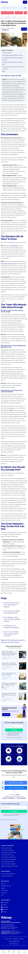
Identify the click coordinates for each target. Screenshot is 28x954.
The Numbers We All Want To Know (12, 55)
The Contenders (6, 53)
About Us (3, 883)
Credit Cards (8, 762)
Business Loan (19, 754)
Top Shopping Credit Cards (8, 852)
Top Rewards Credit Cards (8, 857)
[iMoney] (4, 2)
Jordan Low (5, 29)
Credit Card (8, 14)
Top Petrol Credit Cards (7, 850)
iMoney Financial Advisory (8, 873)
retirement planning (13, 642)
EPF (8, 640)
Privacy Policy (21, 798)
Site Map (21, 938)
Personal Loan (8, 754)
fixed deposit (14, 640)
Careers (3, 888)
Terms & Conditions (8, 798)
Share (23, 29)
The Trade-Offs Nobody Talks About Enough (12, 59)
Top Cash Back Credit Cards (8, 859)
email (17, 794)
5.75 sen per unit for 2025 (8, 263)
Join (25, 2)
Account (24, 952)
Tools (9, 952)
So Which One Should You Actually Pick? (12, 63)
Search (13, 952)
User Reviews (4, 890)
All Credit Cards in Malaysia (8, 864)
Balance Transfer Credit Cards (9, 866)
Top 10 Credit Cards (6, 848)
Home (2, 17)
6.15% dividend (14, 245)
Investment (19, 12)
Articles (19, 952)
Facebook (5, 902)
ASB (6, 640)
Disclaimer (15, 938)
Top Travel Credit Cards (7, 854)
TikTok (4, 911)
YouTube (5, 909)
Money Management (7, 12)
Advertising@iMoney (14, 941)
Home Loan (19, 762)
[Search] (25, 8)
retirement (4, 642)
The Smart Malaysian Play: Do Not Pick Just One (13, 68)
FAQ (2, 895)
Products (3, 952)
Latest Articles (7, 17)
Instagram (5, 907)
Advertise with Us (5, 886)
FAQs (3, 71)
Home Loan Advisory (6, 876)
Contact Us (4, 892)
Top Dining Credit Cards (7, 861)
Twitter (5, 904)
